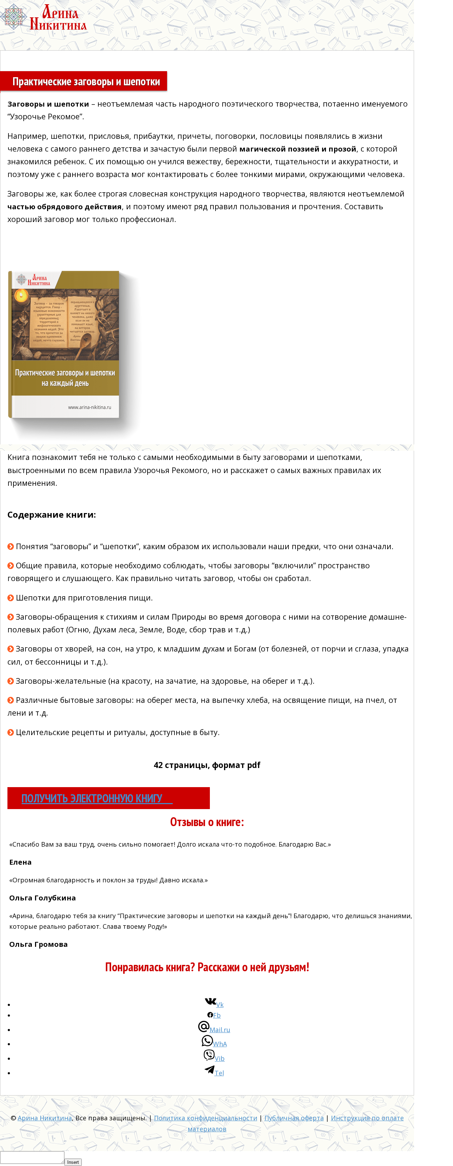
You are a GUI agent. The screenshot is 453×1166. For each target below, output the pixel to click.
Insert (73, 1162)
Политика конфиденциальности (205, 1118)
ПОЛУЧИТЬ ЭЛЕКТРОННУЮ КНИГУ (93, 798)
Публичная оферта (294, 1118)
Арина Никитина (45, 1118)
